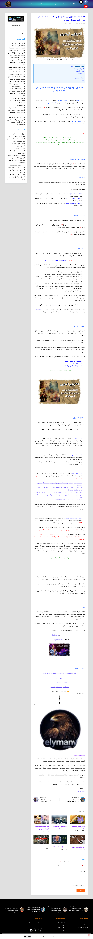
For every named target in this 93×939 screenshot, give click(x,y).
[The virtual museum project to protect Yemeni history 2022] (77, 839)
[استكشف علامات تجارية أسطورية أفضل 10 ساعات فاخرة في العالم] (43, 909)
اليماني (53, 635)
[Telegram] (59, 701)
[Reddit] (59, 699)
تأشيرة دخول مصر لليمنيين (59, 678)
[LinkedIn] (59, 698)
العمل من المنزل (61, 927)
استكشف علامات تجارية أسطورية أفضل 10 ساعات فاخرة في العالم (33, 909)
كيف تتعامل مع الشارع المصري (59, 687)
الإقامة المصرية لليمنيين (59, 682)
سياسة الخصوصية (26, 923)
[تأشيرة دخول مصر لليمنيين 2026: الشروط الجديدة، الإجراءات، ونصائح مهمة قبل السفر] (86, 909)
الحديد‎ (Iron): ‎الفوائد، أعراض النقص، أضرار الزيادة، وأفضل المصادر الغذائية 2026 (16, 84)
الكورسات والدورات (83, 927)
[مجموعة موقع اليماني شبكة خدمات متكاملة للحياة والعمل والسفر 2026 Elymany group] (65, 909)
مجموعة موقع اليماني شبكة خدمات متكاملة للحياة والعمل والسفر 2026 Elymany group (54, 909)
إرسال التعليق (81, 890)
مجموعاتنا (34, 4)
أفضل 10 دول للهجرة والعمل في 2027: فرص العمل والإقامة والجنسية (17, 46)
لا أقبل (26, 936)
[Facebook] (86, 2)
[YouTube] (86, 6)
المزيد (25, 4)
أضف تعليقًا (82, 871)
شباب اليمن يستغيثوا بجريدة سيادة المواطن (68, 500)
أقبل (29, 936)
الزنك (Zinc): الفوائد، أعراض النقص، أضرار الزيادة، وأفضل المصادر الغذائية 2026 (16, 70)
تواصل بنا (34, 923)
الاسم (83, 865)
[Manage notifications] (89, 935)
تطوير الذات (62, 930)
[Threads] (59, 703)
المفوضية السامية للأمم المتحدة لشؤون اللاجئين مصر (59, 673)
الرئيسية (68, 4)
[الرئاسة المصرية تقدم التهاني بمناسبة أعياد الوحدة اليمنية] (59, 819)
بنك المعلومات (61, 923)
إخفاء (72, 66)
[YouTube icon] (80, 789)
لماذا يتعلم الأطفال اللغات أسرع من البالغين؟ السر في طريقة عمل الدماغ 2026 (16, 53)
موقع (57, 635)
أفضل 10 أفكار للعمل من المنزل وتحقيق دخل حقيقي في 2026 (17, 177)
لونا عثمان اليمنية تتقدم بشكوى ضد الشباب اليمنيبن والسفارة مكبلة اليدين (59, 492)
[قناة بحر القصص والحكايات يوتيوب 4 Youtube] (77, 819)
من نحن (40, 923)
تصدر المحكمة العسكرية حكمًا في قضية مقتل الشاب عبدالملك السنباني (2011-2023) (42, 828)
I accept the (78, 885)
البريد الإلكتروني (55, 865)
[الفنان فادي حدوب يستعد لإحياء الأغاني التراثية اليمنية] (59, 839)
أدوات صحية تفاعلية (46, 4)
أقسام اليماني (59, 4)
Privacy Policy (81, 885)
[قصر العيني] (41, 839)
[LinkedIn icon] (83, 789)
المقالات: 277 (81, 791)
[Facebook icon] (84, 789)
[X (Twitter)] (81, 2)
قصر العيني (46, 846)
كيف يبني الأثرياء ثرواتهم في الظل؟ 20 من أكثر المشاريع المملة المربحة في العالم (16, 77)
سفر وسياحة (62, 925)
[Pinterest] (59, 697)
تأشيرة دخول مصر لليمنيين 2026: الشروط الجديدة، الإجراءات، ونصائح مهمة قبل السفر (76, 909)
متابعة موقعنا (16, 25)
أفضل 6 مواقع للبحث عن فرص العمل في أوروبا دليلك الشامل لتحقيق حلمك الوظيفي (11, 909)
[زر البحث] (23, 33)
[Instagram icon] (82, 789)
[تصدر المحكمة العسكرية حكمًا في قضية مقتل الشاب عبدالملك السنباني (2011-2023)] (41, 819)
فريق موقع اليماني (56, 639)
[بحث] (74, 4)
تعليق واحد (83, 830)
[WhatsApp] (59, 702)
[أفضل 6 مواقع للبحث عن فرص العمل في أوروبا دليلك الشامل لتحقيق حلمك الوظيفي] (22, 909)
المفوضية (55, 305)
